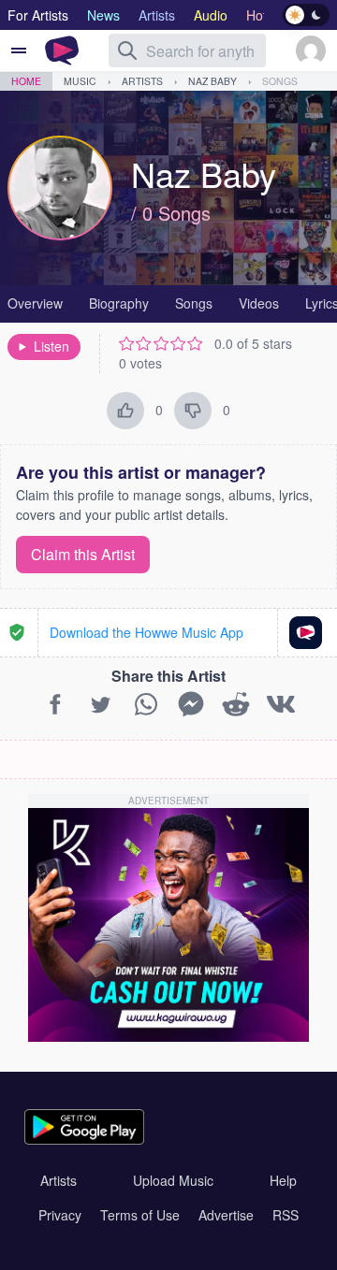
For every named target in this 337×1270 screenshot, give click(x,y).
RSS (285, 1214)
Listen (51, 346)
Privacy (59, 1214)
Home (26, 81)
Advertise (226, 1214)
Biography (119, 303)
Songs (280, 81)
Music (80, 81)
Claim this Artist (83, 554)
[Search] (127, 50)
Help (283, 1180)
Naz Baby (212, 81)
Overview (35, 303)
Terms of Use (140, 1214)
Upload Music (173, 1180)
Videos (259, 303)
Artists (142, 81)
